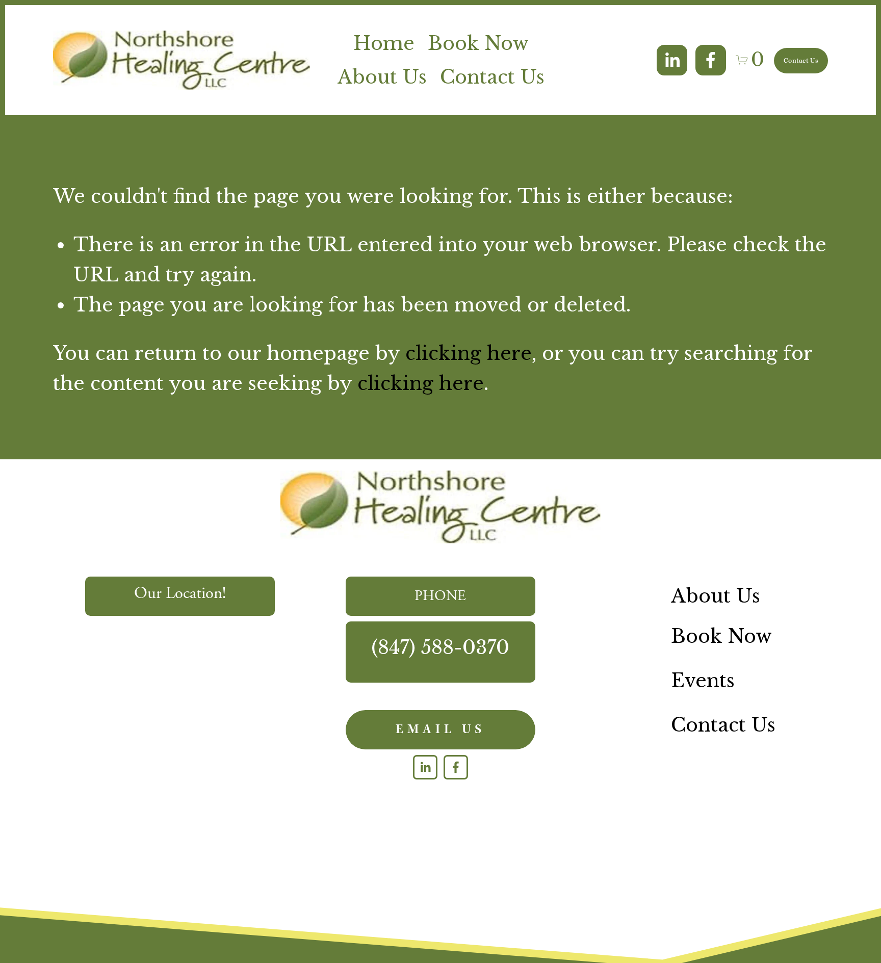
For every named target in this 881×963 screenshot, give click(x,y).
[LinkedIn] (672, 60)
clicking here (468, 353)
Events (703, 680)
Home (383, 43)
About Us (382, 77)
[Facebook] (710, 60)
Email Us (440, 730)
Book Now (478, 43)
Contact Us (492, 77)
